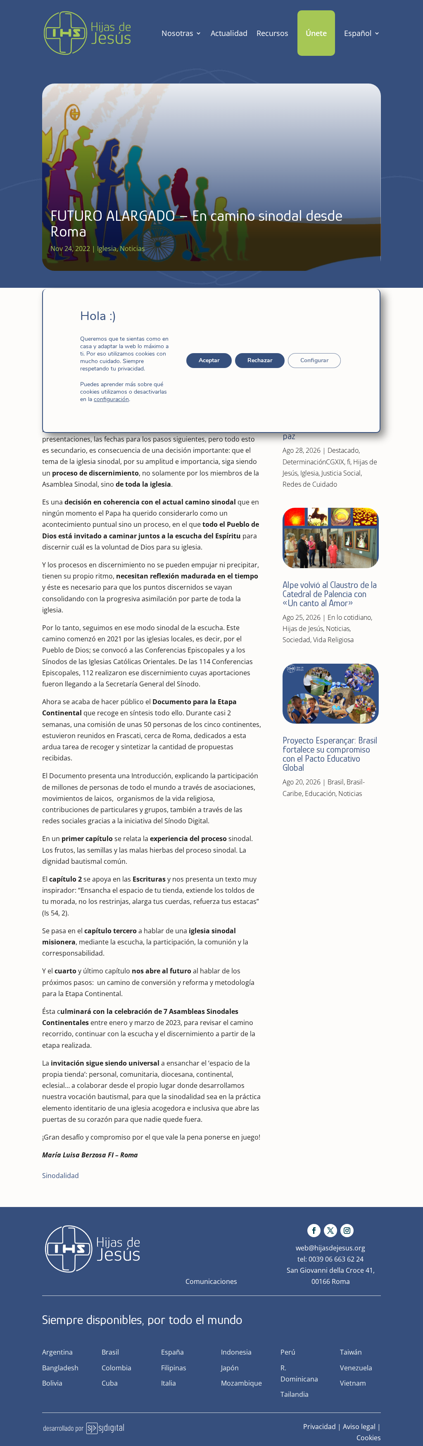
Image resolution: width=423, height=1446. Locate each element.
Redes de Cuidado (310, 484)
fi (348, 461)
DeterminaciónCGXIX (313, 461)
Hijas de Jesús (303, 628)
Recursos (272, 33)
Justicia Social (341, 473)
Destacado (343, 450)
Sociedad (296, 639)
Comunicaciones (211, 1281)
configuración (111, 399)
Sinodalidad (60, 1175)
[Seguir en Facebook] (314, 1230)
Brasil (336, 781)
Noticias (132, 248)
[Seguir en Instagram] (347, 1230)
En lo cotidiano (349, 617)
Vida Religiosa (333, 639)
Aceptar (209, 360)
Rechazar (260, 360)
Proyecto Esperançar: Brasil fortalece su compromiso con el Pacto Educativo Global (330, 754)
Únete (316, 33)
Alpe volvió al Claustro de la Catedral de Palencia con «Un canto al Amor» (330, 594)
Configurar (315, 360)
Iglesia (106, 248)
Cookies (368, 1437)
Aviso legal (359, 1426)
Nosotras (177, 33)
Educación (320, 793)
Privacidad (319, 1426)
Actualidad (229, 33)
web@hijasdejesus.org (330, 1247)
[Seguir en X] (330, 1230)
